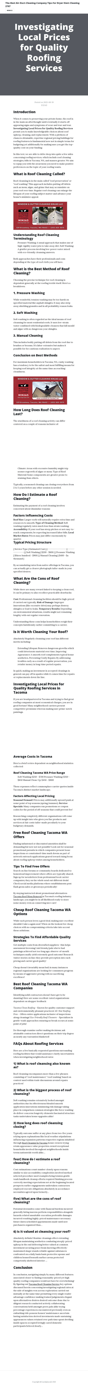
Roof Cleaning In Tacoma (34, 1142)
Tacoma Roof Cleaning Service (44, 1284)
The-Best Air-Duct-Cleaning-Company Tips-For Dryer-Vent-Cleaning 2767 (42, 5)
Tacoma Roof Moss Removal (27, 896)
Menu (9, 10)
